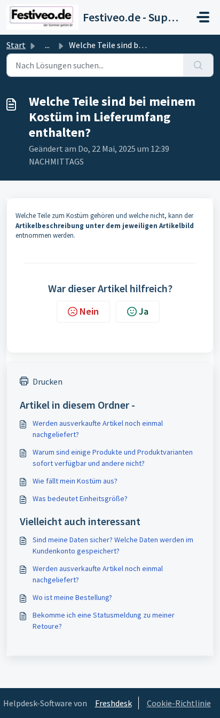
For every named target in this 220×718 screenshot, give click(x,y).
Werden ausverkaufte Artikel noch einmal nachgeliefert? (98, 428)
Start (16, 45)
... (47, 45)
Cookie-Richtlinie (179, 703)
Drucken (47, 381)
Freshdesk (113, 703)
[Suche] (198, 65)
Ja (143, 311)
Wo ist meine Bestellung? (72, 597)
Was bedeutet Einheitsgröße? (80, 498)
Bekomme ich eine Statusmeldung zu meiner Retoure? (104, 620)
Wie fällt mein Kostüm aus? (75, 481)
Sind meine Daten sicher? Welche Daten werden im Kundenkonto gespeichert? (113, 545)
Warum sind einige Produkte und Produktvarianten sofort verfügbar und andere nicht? (113, 457)
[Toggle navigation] (203, 17)
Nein (89, 311)
